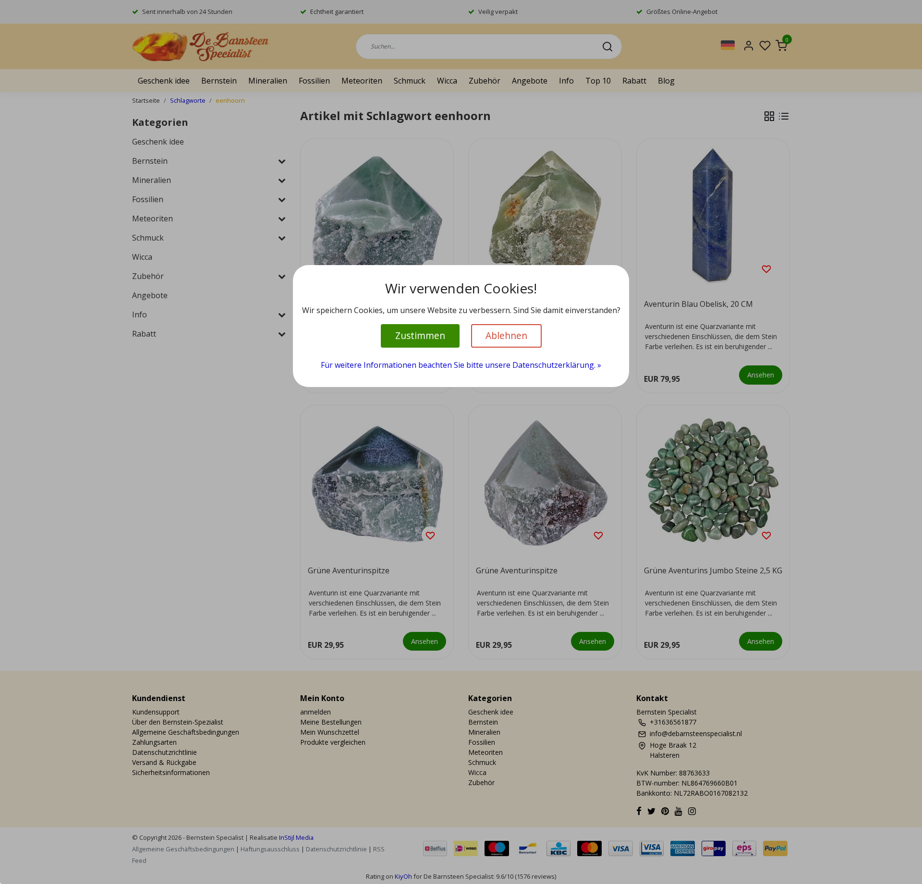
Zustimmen (420, 335)
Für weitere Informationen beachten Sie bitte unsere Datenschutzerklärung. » (461, 365)
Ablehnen (506, 335)
